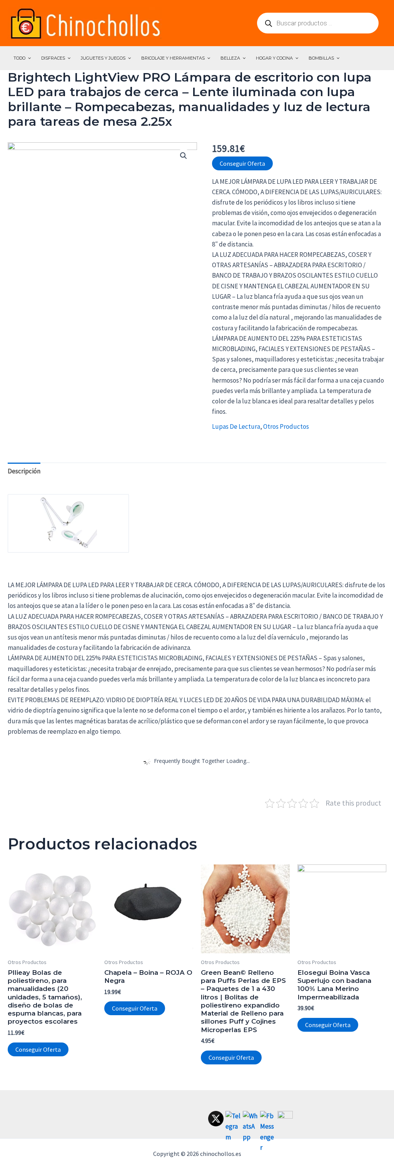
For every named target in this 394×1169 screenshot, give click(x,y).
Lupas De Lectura (236, 426)
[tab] (24, 471)
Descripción (24, 471)
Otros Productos (286, 426)
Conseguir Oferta (242, 163)
